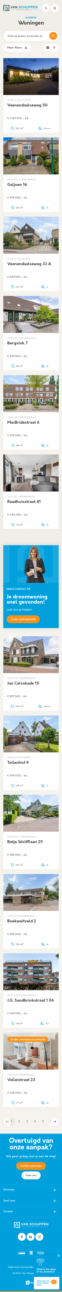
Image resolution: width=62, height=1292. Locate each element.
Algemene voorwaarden (21, 1267)
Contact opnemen (31, 1166)
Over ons (31, 1175)
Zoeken (53, 36)
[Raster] (47, 48)
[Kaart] (54, 48)
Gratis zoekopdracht (23, 619)
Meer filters (14, 47)
